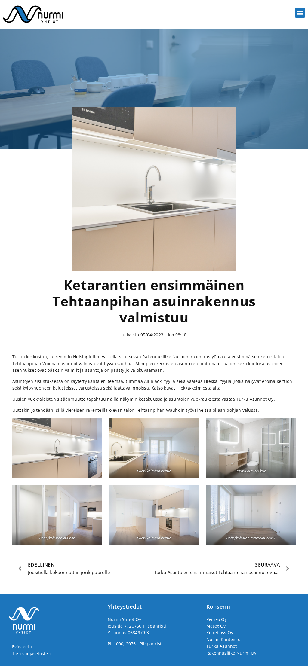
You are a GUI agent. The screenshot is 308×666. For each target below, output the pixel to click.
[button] (300, 13)
